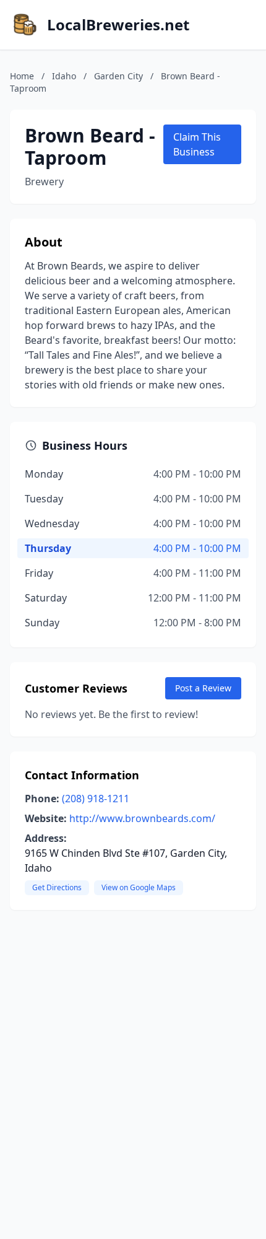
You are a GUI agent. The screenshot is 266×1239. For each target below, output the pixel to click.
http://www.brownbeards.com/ (142, 818)
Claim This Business (197, 144)
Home (22, 76)
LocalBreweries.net (118, 25)
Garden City (118, 76)
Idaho (64, 76)
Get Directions (57, 887)
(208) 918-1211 (95, 798)
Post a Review (203, 688)
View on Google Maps (138, 887)
